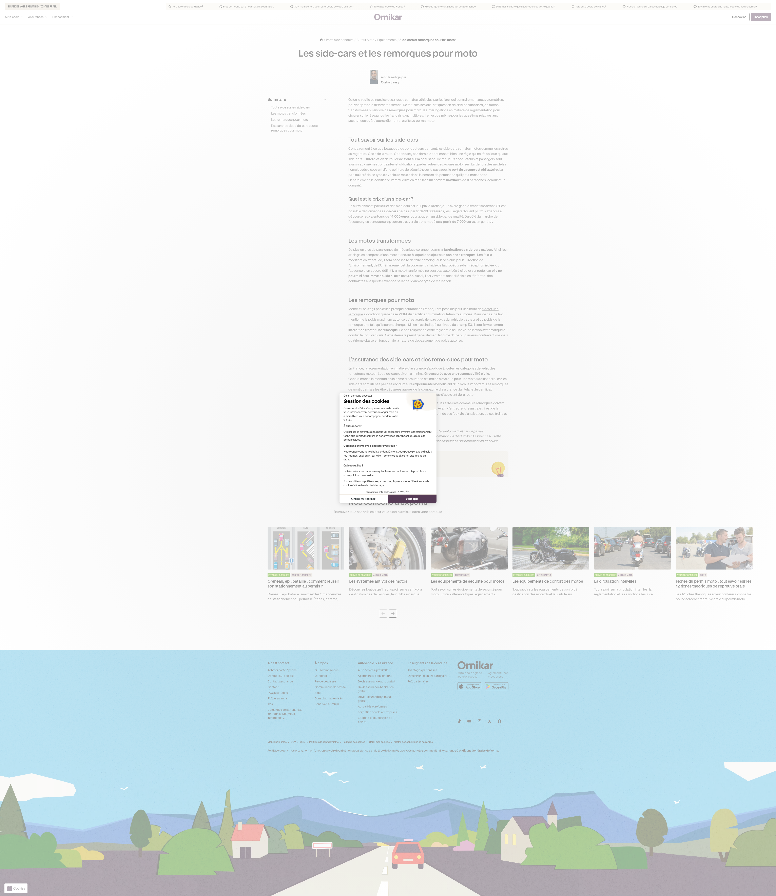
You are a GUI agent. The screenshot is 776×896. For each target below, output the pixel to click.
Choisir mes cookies (363, 498)
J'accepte (412, 498)
